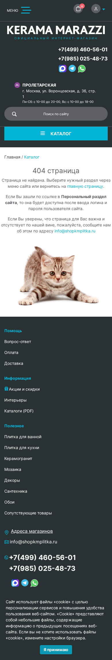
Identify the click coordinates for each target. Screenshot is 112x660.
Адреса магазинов (32, 531)
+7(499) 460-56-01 (83, 49)
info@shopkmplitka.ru (75, 230)
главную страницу (85, 186)
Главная (12, 156)
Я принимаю (56, 649)
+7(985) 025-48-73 (83, 59)
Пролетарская (39, 85)
